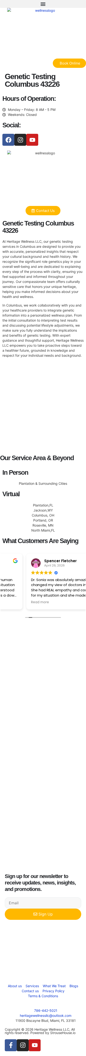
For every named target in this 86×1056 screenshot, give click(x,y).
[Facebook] (8, 140)
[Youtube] (32, 140)
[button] (43, 4)
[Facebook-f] (11, 1045)
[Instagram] (20, 140)
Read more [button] (16, 602)
